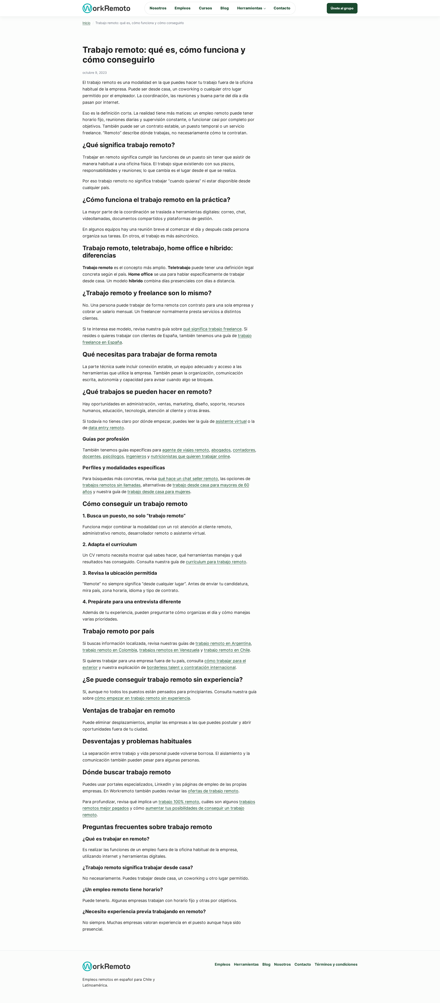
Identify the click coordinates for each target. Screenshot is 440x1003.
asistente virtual (231, 421)
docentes (91, 456)
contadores (244, 450)
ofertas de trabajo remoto (213, 791)
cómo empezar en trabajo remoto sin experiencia (142, 698)
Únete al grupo (342, 8)
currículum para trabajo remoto (216, 561)
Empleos (182, 8)
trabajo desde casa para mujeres (158, 491)
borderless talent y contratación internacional (191, 667)
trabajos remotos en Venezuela (169, 650)
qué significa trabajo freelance (212, 329)
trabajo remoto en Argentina (223, 643)
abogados (221, 450)
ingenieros (136, 456)
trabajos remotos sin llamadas (111, 485)
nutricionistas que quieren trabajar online (190, 456)
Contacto (282, 8)
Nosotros (158, 8)
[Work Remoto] (106, 8)
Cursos (205, 8)
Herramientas (249, 8)
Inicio (86, 23)
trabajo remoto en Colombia (109, 650)
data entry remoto (106, 427)
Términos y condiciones (336, 964)
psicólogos (113, 456)
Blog (224, 8)
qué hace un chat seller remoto (188, 478)
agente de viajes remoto (185, 450)
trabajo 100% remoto (179, 801)
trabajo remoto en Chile (227, 650)
